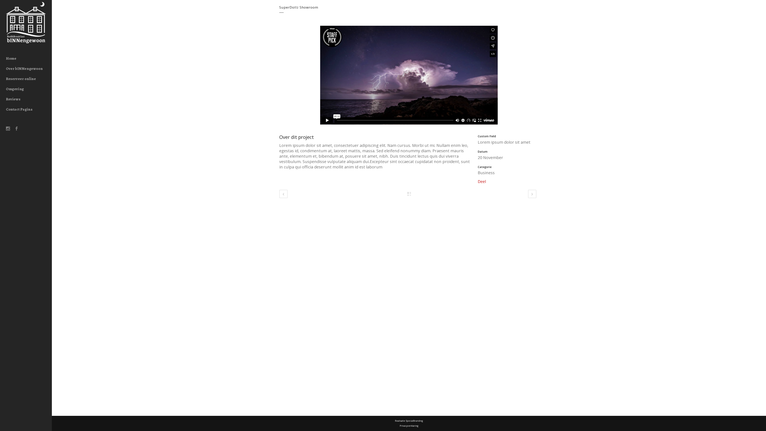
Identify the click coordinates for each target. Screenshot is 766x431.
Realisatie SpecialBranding (409, 420)
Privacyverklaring (409, 425)
